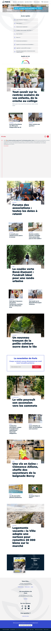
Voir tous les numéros (35, 567)
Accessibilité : (17, 629)
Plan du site (46, 629)
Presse (27, 629)
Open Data (32, 629)
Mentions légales (6, 629)
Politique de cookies (39, 629)
